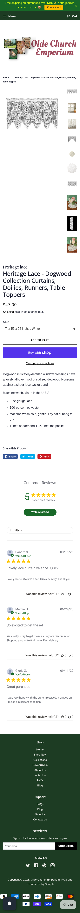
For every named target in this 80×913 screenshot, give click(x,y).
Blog (40, 785)
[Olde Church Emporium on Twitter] (28, 866)
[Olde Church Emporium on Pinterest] (44, 866)
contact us (40, 775)
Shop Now (40, 754)
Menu (12, 16)
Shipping (8, 311)
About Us (40, 770)
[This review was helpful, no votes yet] (62, 594)
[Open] (9, 903)
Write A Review (40, 511)
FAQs (40, 780)
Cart (74, 16)
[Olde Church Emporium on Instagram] (52, 866)
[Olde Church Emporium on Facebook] (36, 866)
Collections (40, 759)
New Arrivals (40, 764)
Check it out (54, 7)
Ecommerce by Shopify (40, 884)
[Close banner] (76, 5)
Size (6, 322)
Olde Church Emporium (45, 879)
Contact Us (40, 819)
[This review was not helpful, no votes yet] (69, 594)
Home (6, 77)
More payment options (40, 363)
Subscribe (66, 846)
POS (64, 879)
